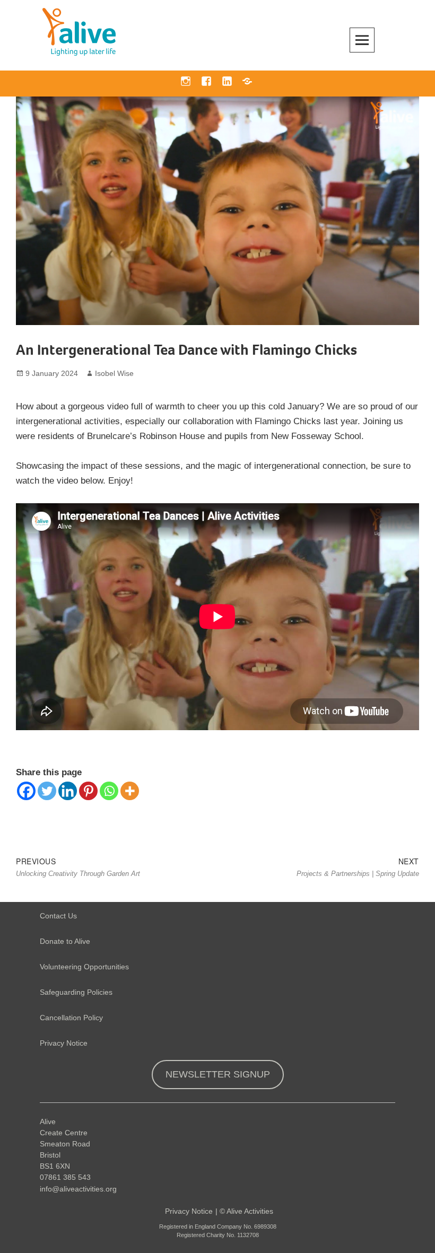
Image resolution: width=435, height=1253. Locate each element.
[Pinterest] (88, 791)
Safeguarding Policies (76, 992)
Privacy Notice (64, 1043)
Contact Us (58, 916)
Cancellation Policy (71, 1017)
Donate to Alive (65, 941)
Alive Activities (250, 1211)
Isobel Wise (114, 373)
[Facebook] (26, 791)
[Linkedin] (67, 791)
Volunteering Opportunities (84, 966)
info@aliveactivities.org (78, 1189)
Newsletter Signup (218, 1074)
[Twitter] (47, 791)
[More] (129, 791)
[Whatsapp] (109, 791)
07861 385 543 (65, 1177)
